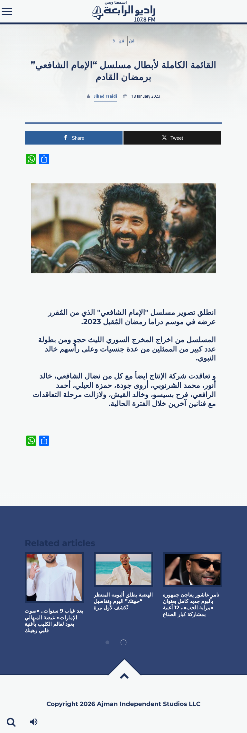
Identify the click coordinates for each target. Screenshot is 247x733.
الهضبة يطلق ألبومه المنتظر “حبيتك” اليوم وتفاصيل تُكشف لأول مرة (123, 601)
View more (54, 577)
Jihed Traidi (105, 96)
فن (121, 41)
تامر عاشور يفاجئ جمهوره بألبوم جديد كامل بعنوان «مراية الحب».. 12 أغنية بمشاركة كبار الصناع (191, 605)
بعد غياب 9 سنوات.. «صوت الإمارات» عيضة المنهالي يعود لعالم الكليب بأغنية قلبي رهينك (54, 621)
